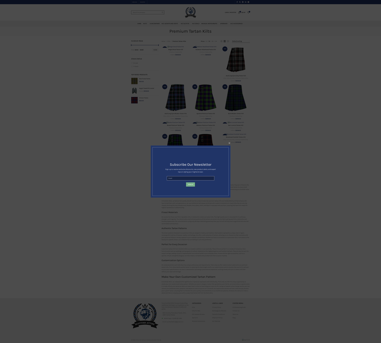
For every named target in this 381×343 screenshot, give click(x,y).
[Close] (229, 143)
